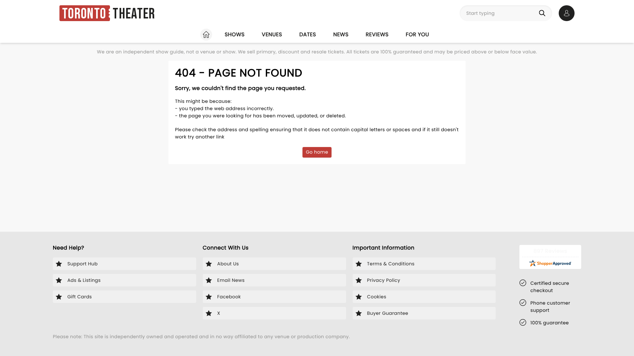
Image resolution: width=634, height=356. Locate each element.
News (340, 34)
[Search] (543, 13)
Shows (234, 34)
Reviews (377, 34)
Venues (272, 34)
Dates (307, 34)
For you (417, 34)
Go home (317, 152)
